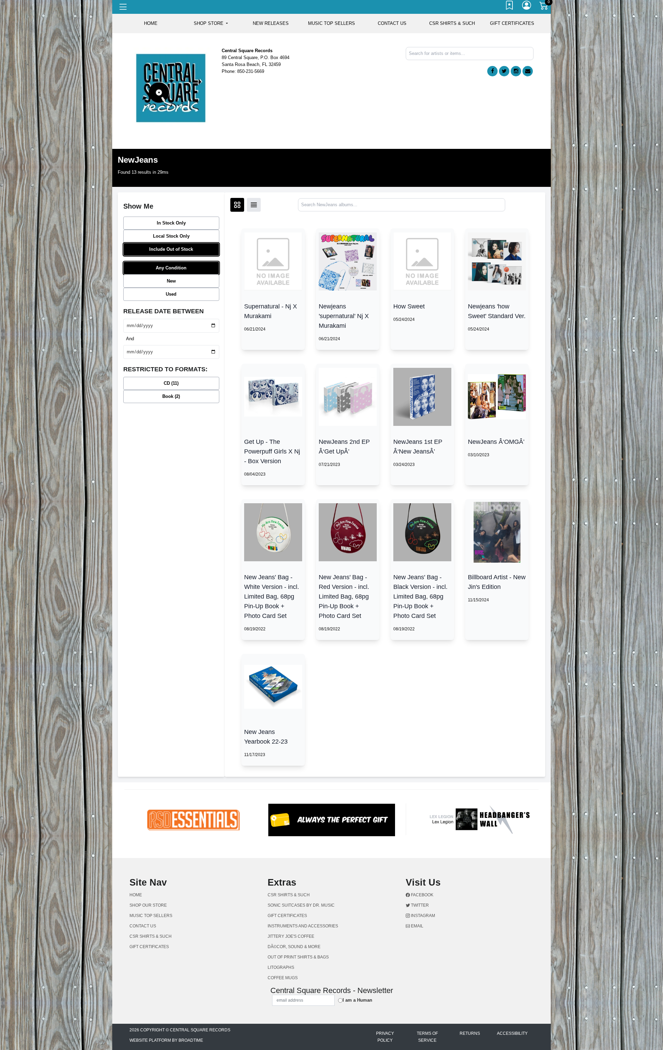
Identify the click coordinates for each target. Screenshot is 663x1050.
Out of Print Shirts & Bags (298, 957)
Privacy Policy (385, 1037)
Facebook (421, 894)
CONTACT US (392, 23)
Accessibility (512, 1033)
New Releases (271, 23)
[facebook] (492, 71)
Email (416, 926)
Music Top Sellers (331, 23)
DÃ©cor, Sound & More (294, 946)
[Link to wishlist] (510, 7)
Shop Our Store (148, 905)
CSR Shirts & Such (452, 23)
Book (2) (171, 396)
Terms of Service (427, 1037)
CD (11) (171, 383)
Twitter (419, 905)
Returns (470, 1033)
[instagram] (516, 71)
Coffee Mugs (283, 977)
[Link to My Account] (527, 7)
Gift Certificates (512, 23)
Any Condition (171, 267)
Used (171, 294)
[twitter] (504, 71)
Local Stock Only (171, 236)
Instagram (422, 915)
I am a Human (357, 1000)
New (171, 281)
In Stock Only (171, 223)
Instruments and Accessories (303, 926)
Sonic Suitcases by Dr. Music (301, 905)
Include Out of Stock (171, 249)
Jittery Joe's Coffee (291, 936)
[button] (210, 23)
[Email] (528, 71)
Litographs (281, 967)
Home (135, 894)
